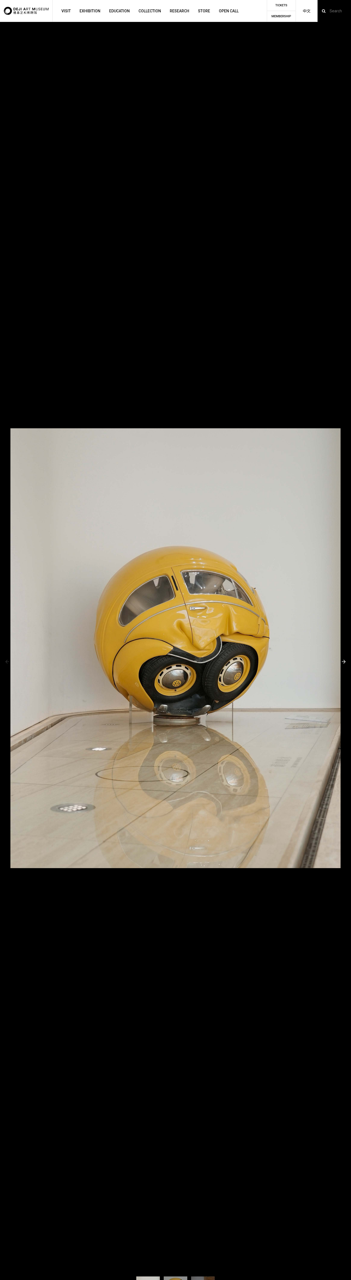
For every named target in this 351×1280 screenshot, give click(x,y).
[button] (7, 662)
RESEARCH (179, 11)
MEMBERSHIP (281, 16)
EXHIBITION (90, 11)
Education (119, 11)
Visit (66, 11)
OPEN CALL (229, 11)
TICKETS (281, 5)
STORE (204, 11)
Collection (149, 11)
